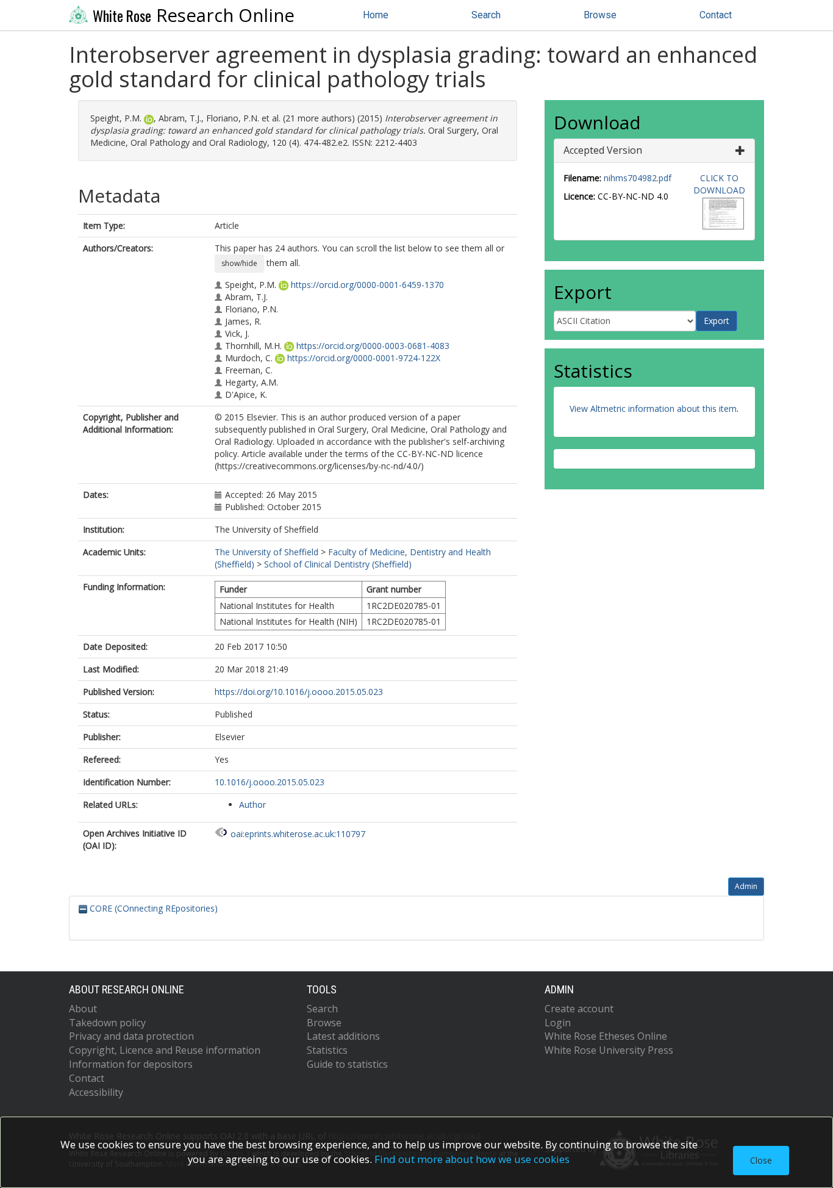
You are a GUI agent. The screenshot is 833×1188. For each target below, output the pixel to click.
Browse (600, 15)
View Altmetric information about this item (653, 408)
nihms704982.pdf (637, 178)
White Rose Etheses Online (606, 1036)
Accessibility (96, 1092)
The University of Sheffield (266, 552)
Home (375, 15)
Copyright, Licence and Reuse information (164, 1050)
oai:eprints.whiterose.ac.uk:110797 (298, 834)
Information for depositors (131, 1064)
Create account (579, 1008)
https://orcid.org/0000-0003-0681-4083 (372, 345)
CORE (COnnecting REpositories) (152, 908)
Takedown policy (107, 1022)
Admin (746, 886)
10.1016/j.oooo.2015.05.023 (269, 782)
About (83, 1008)
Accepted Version (602, 150)
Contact (715, 15)
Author (252, 804)
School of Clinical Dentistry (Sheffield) (338, 564)
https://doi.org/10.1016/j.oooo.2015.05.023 (299, 691)
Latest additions (343, 1036)
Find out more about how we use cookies (472, 1159)
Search (486, 15)
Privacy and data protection (131, 1036)
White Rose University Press (609, 1050)
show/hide (239, 263)
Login (558, 1022)
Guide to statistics (347, 1064)
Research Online (194, 15)
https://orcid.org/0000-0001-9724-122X (363, 358)
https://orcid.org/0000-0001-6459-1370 (367, 284)
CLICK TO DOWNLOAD (719, 184)
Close (761, 1160)
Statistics (327, 1050)
